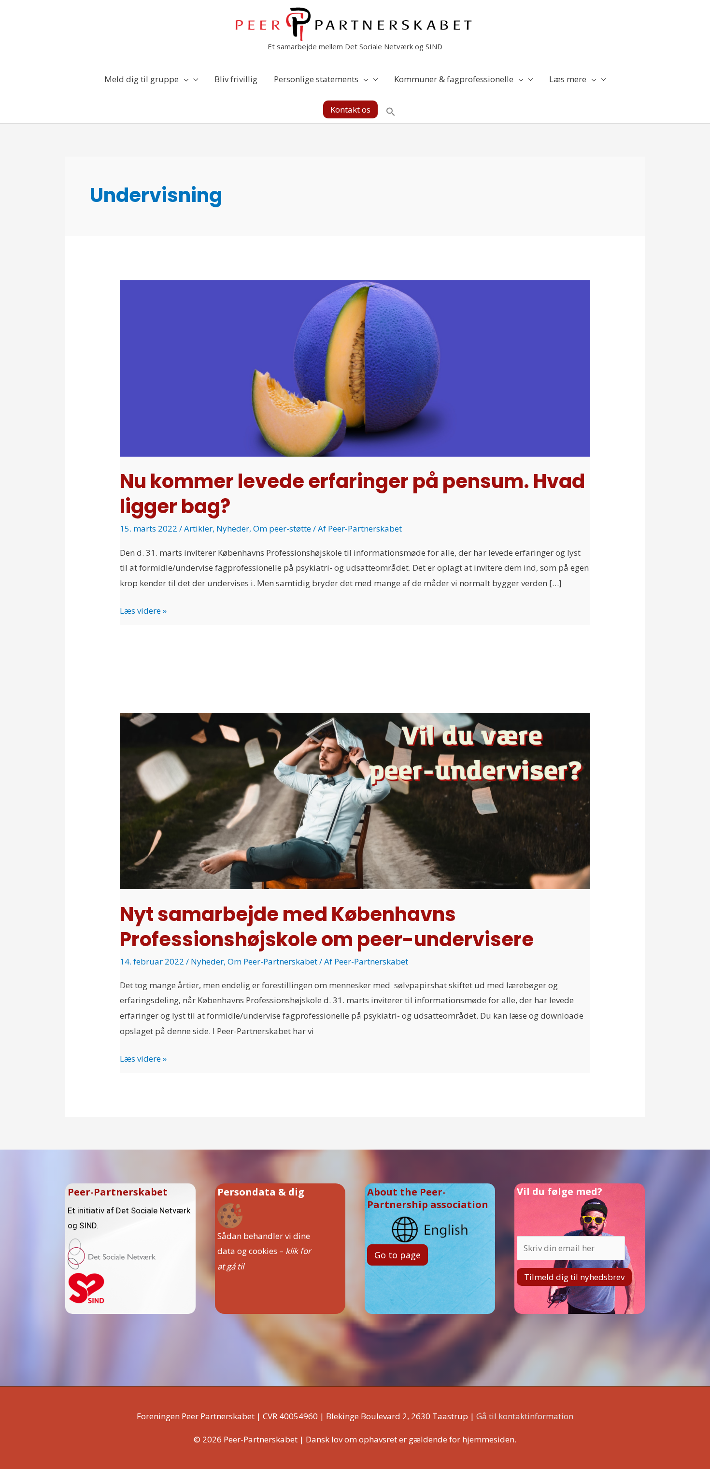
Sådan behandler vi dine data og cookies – (264, 1251)
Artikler (198, 528)
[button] (350, 109)
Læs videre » (143, 609)
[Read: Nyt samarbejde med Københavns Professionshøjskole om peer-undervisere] (355, 800)
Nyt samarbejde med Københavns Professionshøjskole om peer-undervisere (327, 927)
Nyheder (232, 528)
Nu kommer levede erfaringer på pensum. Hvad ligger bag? (352, 494)
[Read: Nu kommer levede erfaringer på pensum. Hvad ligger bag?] (355, 367)
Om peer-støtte (282, 528)
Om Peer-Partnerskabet (272, 961)
